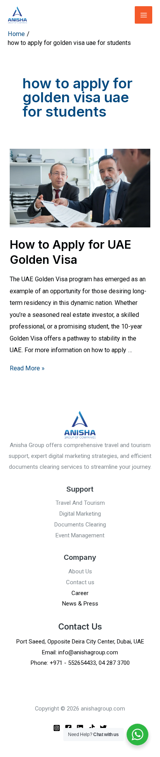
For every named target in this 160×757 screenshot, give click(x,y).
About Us (80, 571)
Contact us (80, 582)
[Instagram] (56, 727)
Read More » (27, 368)
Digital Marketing (80, 513)
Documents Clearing (80, 524)
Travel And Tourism (80, 502)
